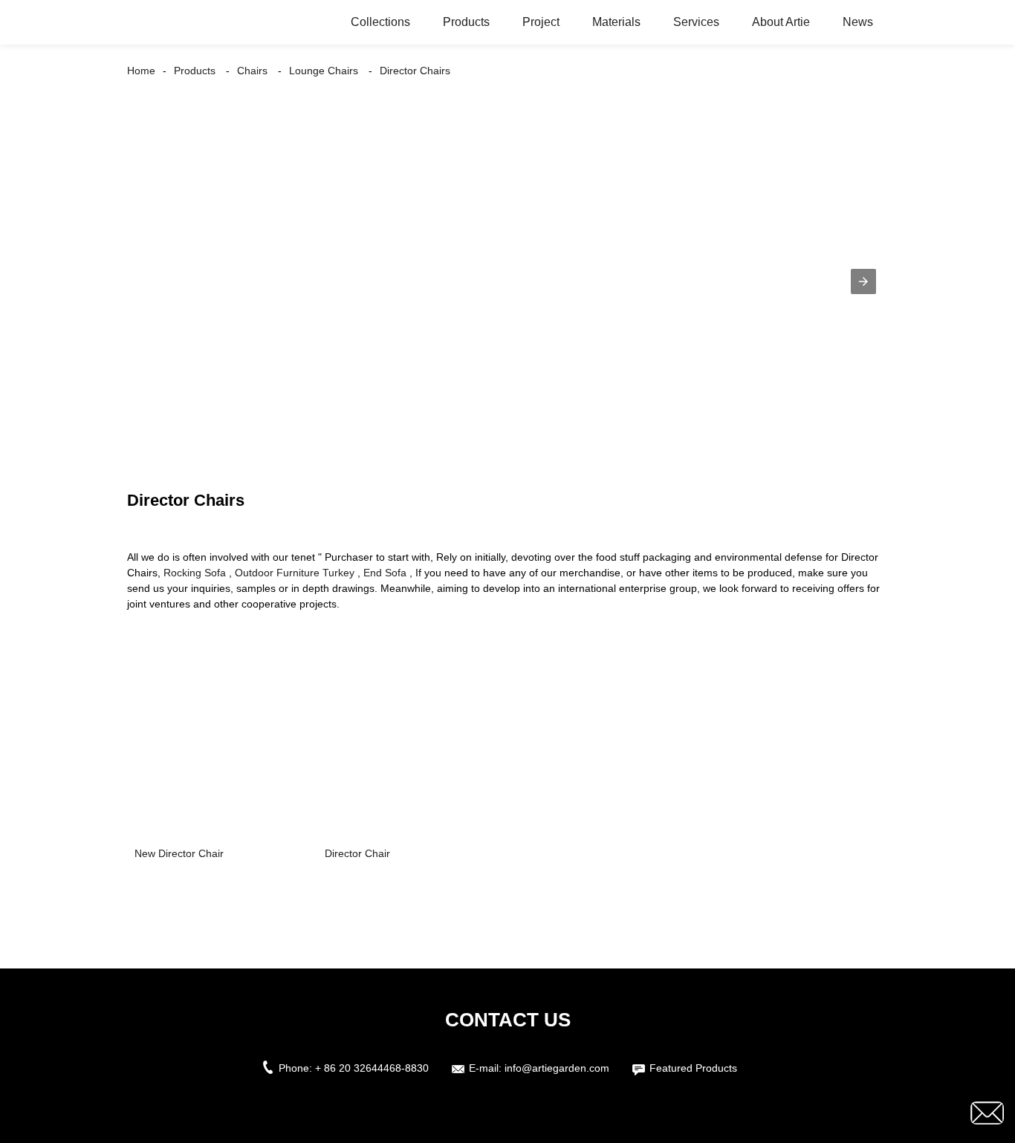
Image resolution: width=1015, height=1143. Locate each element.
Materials (616, 22)
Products (466, 22)
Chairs (252, 70)
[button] (863, 281)
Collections (380, 22)
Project (541, 22)
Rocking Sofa (194, 573)
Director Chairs (415, 70)
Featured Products (693, 1068)
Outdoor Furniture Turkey (294, 573)
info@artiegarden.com (557, 1068)
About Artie (781, 22)
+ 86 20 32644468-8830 (372, 1068)
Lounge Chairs (323, 70)
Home (141, 70)
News (858, 22)
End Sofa (384, 573)
